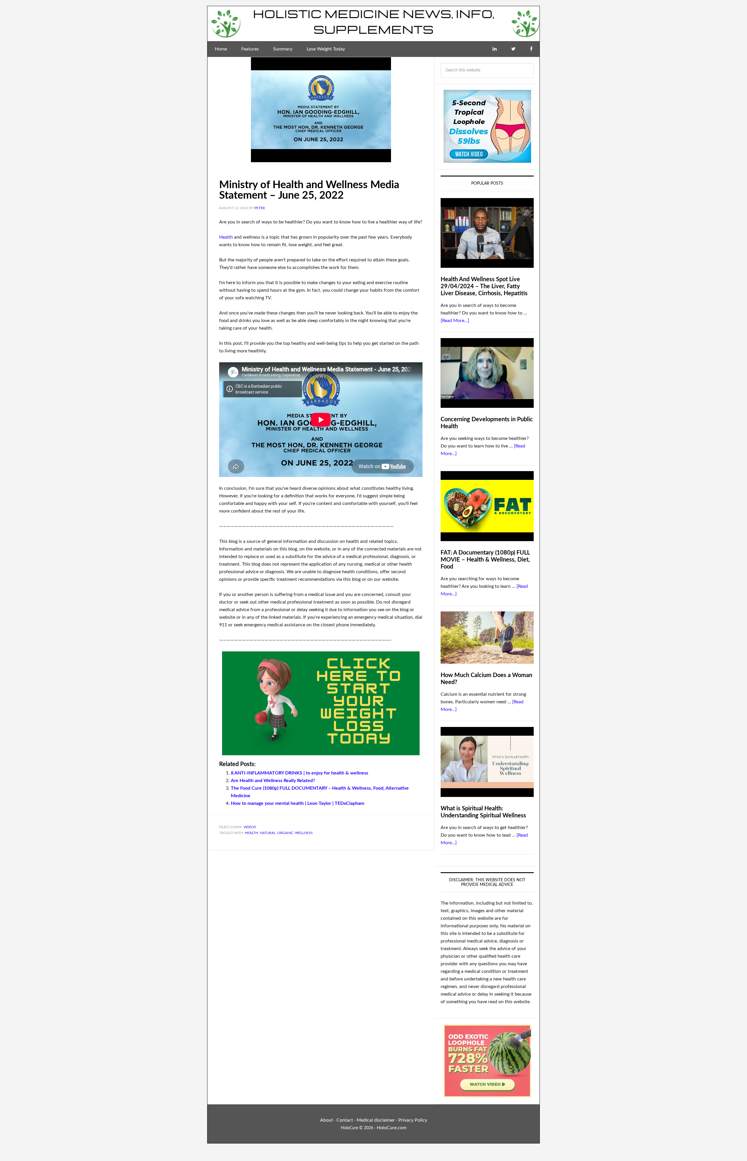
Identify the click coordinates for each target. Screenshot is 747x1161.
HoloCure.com (391, 1127)
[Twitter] (513, 49)
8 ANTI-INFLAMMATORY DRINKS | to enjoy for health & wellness (299, 773)
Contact (344, 1120)
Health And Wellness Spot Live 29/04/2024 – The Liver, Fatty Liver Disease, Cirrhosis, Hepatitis (484, 286)
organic (285, 833)
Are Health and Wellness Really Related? (273, 780)
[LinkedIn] (494, 49)
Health (226, 237)
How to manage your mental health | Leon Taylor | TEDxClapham (297, 803)
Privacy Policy (412, 1120)
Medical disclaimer (376, 1120)
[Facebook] (531, 49)
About (326, 1120)
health (251, 833)
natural (267, 833)
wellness (304, 833)
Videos (249, 827)
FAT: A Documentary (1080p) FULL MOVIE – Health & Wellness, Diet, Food (485, 560)
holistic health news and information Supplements (373, 23)
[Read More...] (455, 320)
